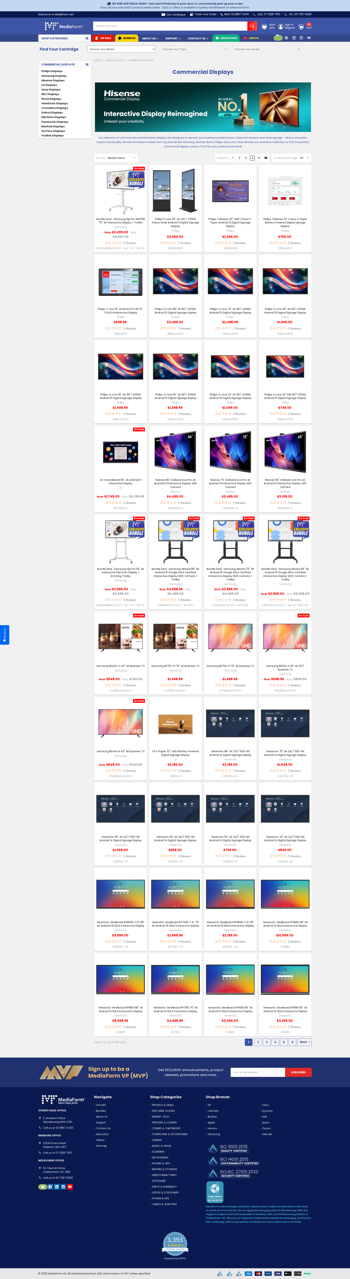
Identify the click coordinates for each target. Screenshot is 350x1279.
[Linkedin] (294, 38)
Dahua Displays (52, 112)
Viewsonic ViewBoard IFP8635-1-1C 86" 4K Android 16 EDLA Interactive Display (121, 924)
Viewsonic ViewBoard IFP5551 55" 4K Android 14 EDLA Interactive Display (285, 1009)
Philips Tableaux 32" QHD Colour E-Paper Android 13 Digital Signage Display (230, 222)
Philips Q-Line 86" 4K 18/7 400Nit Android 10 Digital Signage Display (176, 310)
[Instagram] (301, 38)
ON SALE (105, 38)
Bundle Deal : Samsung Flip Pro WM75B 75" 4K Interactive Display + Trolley (120, 221)
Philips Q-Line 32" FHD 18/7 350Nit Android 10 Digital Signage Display (285, 396)
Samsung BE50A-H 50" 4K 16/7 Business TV (285, 667)
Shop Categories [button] (54, 38)
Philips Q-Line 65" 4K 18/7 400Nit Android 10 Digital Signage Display (285, 310)
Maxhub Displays (53, 126)
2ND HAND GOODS (163, 1111)
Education (229, 38)
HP (209, 1105)
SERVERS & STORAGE (164, 1169)
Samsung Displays (54, 76)
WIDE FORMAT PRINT (164, 1175)
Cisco (265, 1105)
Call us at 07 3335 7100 (57, 1153)
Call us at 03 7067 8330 (58, 1178)
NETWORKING (160, 1157)
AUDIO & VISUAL (161, 1146)
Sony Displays (51, 89)
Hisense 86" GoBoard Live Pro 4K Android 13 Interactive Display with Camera (175, 483)
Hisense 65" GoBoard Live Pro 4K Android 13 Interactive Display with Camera (285, 483)
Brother (212, 1116)
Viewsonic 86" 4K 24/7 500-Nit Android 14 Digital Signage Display (230, 753)
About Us (149, 38)
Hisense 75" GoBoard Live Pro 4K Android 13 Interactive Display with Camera (230, 483)
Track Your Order (205, 14)
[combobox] (175, 26)
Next (304, 1042)
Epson (266, 1122)
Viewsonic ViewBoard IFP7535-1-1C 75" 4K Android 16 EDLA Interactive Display (175, 924)
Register (290, 28)
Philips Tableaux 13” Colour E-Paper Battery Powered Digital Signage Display (285, 222)
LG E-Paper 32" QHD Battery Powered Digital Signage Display (175, 753)
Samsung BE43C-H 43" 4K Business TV (120, 666)
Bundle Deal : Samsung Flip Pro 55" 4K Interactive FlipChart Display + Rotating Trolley (120, 572)
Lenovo (212, 1128)
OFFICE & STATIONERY (165, 1192)
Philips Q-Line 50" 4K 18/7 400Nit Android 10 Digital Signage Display (176, 396)
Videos (254, 38)
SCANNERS (158, 1152)
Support (172, 38)
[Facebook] (286, 38)
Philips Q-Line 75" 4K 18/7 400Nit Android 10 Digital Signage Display (230, 310)
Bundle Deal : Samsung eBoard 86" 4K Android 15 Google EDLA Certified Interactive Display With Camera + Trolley (175, 574)
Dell (264, 1116)
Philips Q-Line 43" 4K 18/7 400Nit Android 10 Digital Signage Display (230, 396)
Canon (266, 1128)
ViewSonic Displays (54, 103)
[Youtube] (309, 38)
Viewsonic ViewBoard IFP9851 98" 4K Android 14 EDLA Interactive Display (285, 924)
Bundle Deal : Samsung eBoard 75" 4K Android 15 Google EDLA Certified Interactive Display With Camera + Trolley (230, 574)
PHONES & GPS (161, 1163)
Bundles (129, 38)
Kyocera (267, 1111)
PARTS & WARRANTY (164, 1187)
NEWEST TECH (160, 1116)
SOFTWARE (159, 1181)
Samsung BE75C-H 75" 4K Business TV (175, 666)
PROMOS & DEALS (163, 1105)
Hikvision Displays (53, 117)
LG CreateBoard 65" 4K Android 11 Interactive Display (120, 481)
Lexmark (213, 1111)
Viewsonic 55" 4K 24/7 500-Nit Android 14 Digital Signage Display (175, 838)
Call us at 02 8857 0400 (58, 1128)
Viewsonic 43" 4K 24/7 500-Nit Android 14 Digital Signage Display (285, 838)
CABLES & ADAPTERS (164, 1204)
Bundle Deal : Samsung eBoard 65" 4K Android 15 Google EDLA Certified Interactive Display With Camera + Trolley (285, 574)
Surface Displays (53, 131)
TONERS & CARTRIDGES (166, 1128)
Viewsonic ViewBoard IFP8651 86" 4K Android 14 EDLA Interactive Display (120, 1009)
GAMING (157, 1140)
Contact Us (196, 38)
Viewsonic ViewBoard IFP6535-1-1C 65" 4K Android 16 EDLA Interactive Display (230, 924)
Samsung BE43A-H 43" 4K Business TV (121, 751)
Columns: (223, 158)
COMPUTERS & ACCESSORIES (170, 1134)
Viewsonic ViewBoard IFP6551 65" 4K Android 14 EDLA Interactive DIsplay (230, 1009)
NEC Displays (50, 94)
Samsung (214, 1134)
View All (266, 1134)
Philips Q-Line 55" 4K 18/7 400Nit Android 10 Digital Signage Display (121, 396)
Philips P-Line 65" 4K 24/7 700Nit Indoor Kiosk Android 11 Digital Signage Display (175, 222)
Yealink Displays (52, 135)
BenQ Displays (51, 99)
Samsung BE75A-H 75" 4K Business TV (230, 666)
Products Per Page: (286, 158)
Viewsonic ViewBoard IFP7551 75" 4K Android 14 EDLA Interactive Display (175, 1009)
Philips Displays (52, 71)
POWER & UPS (160, 1198)
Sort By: (101, 158)
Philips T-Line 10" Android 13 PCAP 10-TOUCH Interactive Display (120, 310)
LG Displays (49, 85)
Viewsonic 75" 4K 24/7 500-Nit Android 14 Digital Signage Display (285, 753)
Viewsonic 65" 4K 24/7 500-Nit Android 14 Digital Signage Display (121, 838)
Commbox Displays (54, 108)
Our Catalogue (175, 14)
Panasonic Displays (54, 122)
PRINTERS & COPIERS (164, 1122)
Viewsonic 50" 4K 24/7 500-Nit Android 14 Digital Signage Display (230, 838)
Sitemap (101, 1146)
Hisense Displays (53, 80)
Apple (211, 1122)
